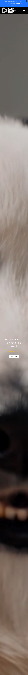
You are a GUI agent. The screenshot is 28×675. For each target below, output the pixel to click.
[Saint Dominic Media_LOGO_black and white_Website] (9, 8)
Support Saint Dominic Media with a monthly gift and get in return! (14, 3)
